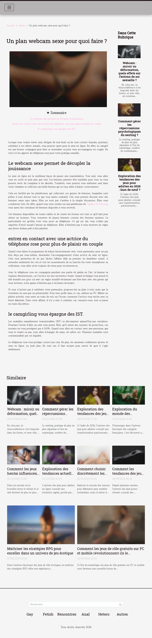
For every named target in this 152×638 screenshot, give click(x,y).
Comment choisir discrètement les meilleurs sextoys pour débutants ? (91, 475)
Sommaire (58, 112)
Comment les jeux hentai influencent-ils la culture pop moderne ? (23, 475)
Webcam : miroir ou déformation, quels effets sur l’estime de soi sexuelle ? (129, 71)
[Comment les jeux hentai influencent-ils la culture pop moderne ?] (23, 454)
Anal (85, 614)
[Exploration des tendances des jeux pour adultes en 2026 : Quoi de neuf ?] (129, 164)
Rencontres (66, 614)
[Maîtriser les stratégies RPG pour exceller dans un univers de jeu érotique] (41, 524)
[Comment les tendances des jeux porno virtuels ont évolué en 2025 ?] (128, 454)
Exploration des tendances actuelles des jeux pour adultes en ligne (58, 475)
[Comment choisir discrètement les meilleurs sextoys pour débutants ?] (93, 454)
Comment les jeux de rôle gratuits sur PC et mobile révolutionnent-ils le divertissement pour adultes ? (110, 553)
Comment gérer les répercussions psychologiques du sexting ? (129, 128)
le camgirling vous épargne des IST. (57, 129)
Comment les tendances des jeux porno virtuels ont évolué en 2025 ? (128, 475)
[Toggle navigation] (9, 7)
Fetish (48, 614)
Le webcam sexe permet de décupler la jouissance (56, 118)
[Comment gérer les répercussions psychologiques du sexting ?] (129, 109)
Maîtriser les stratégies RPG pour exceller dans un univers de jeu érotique (40, 550)
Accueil (10, 25)
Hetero (103, 614)
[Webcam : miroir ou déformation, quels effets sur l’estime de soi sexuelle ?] (129, 51)
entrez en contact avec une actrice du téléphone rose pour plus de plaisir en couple (56, 124)
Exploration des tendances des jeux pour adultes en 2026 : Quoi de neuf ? (129, 182)
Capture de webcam (97, 204)
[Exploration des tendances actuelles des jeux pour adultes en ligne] (58, 454)
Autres (21, 25)
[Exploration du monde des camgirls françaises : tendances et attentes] (128, 395)
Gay (30, 614)
